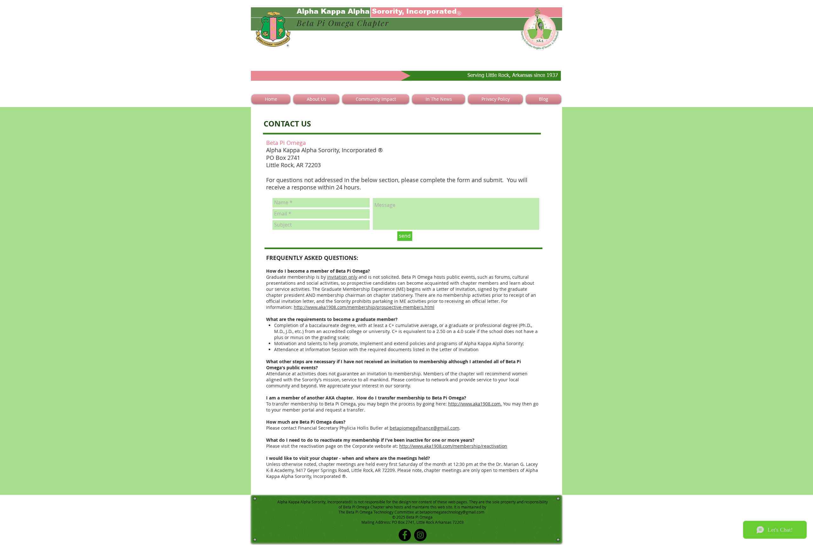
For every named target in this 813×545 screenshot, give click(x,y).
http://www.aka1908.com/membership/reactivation (453, 446)
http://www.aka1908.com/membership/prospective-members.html (364, 307)
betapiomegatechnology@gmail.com (452, 511)
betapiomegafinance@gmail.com (424, 428)
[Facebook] (405, 535)
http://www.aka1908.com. (475, 404)
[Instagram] (420, 535)
